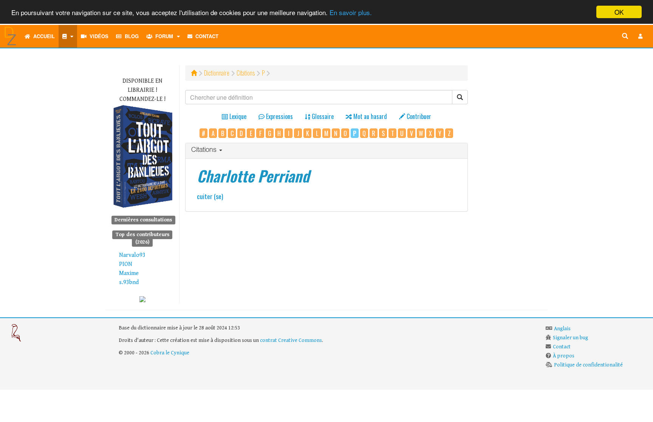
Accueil (42, 36)
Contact (205, 36)
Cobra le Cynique (169, 353)
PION (125, 264)
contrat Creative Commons (291, 340)
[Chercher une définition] (625, 36)
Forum (162, 36)
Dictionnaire (216, 72)
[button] (640, 36)
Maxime (129, 273)
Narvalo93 (132, 255)
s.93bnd (129, 282)
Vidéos (97, 36)
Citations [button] (204, 150)
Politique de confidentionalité (588, 365)
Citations (246, 72)
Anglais (562, 329)
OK (619, 12)
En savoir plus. (351, 12)
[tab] (327, 151)
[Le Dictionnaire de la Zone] (142, 299)
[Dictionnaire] (68, 36)
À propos (563, 356)
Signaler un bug (570, 338)
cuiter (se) (210, 196)
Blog (130, 36)
